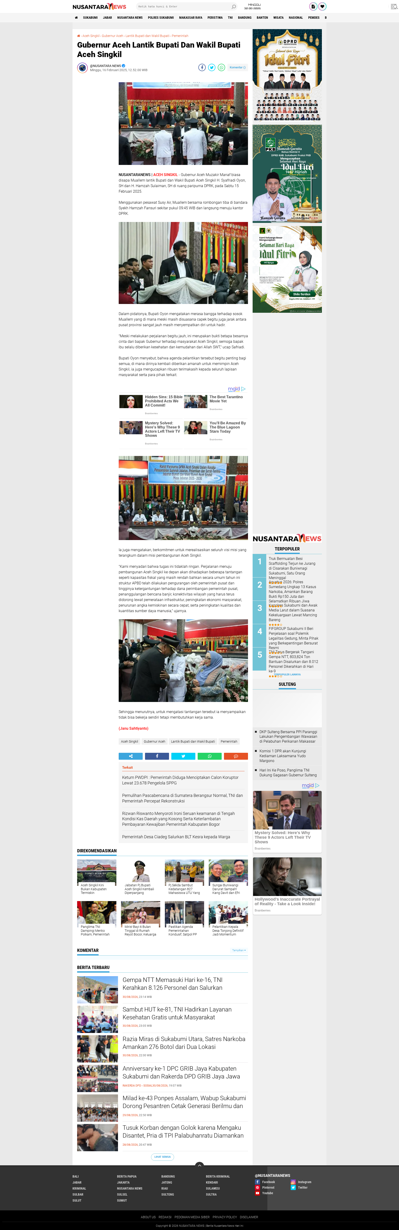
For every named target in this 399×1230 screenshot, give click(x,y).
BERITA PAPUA (126, 1176)
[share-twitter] (211, 67)
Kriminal (79, 1188)
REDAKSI (165, 1217)
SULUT (77, 1200)
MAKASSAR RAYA (190, 17)
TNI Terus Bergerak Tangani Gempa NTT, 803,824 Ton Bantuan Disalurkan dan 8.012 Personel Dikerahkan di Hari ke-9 (293, 661)
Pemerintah (180, 36)
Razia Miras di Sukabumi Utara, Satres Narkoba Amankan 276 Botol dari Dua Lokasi (184, 1043)
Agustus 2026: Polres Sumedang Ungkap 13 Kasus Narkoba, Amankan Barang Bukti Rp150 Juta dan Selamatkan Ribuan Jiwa (292, 591)
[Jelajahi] (393, 6)
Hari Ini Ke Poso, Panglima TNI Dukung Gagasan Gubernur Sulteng (288, 772)
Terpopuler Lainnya (287, 674)
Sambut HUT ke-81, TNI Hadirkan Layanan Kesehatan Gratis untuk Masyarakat (177, 1013)
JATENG (166, 1182)
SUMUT (122, 1200)
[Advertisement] (95, 146)
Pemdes (314, 17)
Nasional (296, 17)
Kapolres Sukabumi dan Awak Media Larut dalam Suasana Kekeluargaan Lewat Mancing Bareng (293, 612)
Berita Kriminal (218, 1176)
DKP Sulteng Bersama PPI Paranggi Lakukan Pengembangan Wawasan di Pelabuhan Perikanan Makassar (288, 737)
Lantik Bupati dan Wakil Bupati (147, 36)
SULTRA (211, 1194)
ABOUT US (148, 1217)
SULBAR (78, 1194)
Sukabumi (90, 17)
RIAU (164, 1188)
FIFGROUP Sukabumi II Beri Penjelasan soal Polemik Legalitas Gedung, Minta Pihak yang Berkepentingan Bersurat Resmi (293, 638)
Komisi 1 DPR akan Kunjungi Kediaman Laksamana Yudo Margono (283, 756)
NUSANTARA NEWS (130, 17)
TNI (230, 17)
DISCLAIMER (249, 1217)
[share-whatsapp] (221, 67)
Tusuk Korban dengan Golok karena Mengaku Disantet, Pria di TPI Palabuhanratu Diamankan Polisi (183, 1135)
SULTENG (167, 1194)
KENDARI (212, 1182)
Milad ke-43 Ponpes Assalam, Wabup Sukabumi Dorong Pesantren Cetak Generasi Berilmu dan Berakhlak (184, 1106)
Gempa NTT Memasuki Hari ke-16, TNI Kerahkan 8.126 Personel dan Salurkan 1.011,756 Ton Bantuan (173, 987)
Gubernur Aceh (112, 36)
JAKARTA (123, 1182)
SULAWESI (213, 1188)
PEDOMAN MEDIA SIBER (192, 1217)
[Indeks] (313, 6)
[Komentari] (236, 756)
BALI (76, 1176)
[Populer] (322, 6)
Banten (262, 17)
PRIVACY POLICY (225, 1217)
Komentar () (238, 67)
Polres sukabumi (161, 17)
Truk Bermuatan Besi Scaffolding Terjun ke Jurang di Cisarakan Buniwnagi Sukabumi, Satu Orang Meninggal (292, 568)
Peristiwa (215, 17)
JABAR (107, 17)
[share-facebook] (202, 67)
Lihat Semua (162, 1156)
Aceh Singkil (91, 36)
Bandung (244, 17)
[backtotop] (199, 1166)
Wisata (278, 17)
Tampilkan (238, 950)
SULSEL (122, 1194)
